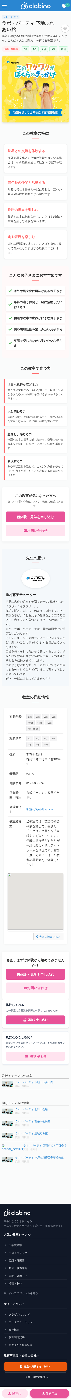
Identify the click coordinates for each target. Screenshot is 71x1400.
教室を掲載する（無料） (37, 1366)
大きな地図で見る (49, 936)
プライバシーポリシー (21, 1322)
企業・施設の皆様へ (36, 1377)
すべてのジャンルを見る (23, 1293)
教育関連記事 (16, 1337)
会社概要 (13, 1329)
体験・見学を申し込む (37, 516)
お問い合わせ (37, 530)
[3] (64, 6)
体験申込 (51, 1393)
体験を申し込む (38, 1019)
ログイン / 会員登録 (20, 1345)
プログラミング (17, 1253)
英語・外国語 (16, 1260)
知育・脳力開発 (17, 1268)
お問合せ (17, 1393)
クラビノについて (19, 1314)
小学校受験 (15, 1245)
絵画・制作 (15, 1283)
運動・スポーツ (17, 1276)
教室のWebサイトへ (40, 809)
